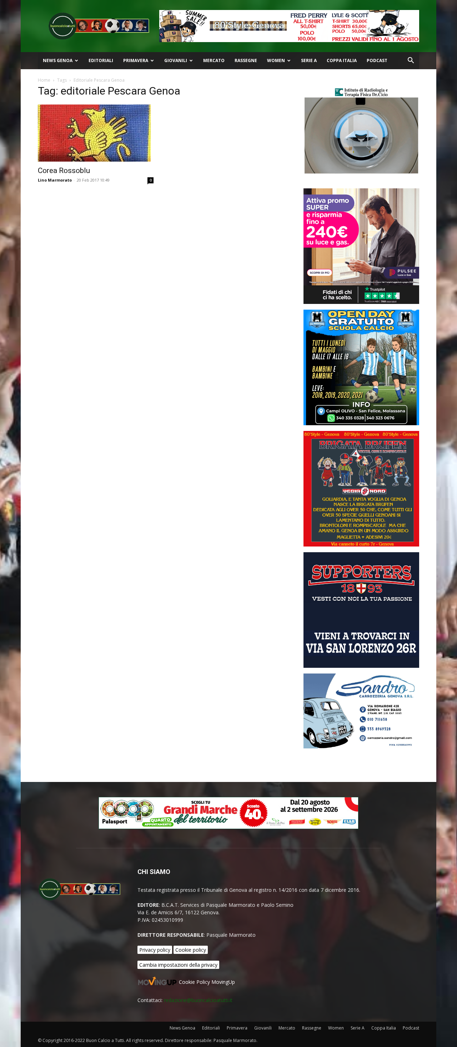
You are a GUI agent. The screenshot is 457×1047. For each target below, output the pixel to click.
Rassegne (246, 60)
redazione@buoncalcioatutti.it (198, 1000)
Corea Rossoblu (64, 170)
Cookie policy (190, 949)
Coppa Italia (342, 60)
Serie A (309, 60)
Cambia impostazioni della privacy (178, 964)
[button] (410, 61)
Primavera (135, 60)
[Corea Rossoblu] (96, 133)
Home (44, 80)
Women (276, 60)
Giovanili (175, 60)
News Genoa (57, 60)
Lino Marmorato (55, 180)
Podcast (377, 60)
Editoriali (101, 60)
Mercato (214, 60)
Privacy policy (154, 949)
